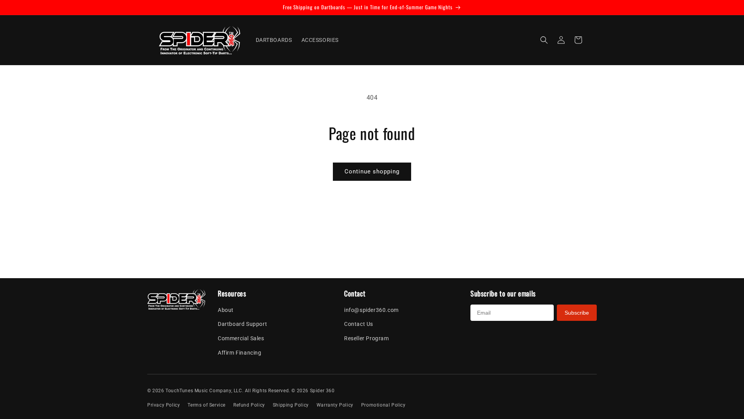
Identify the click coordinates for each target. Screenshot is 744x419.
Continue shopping (372, 171)
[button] (544, 39)
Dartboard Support (242, 324)
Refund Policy (249, 405)
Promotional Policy (383, 405)
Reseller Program (366, 338)
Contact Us (358, 324)
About (226, 310)
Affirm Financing (240, 353)
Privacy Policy (163, 405)
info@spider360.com (371, 310)
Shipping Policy (291, 405)
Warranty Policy (335, 405)
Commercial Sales (241, 338)
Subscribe (577, 313)
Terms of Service (207, 405)
